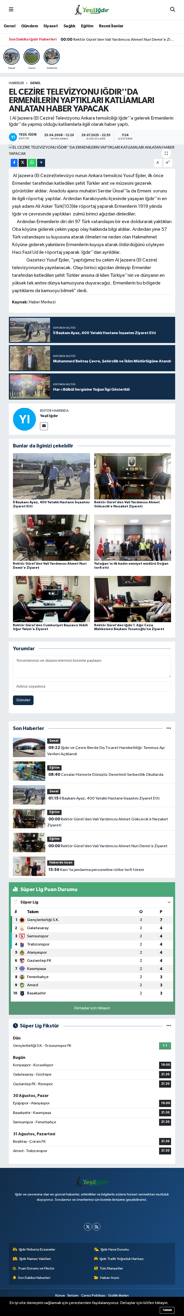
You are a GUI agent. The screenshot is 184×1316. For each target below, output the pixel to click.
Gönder (23, 700)
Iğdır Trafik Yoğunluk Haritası (122, 1259)
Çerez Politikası (93, 1295)
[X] (88, 1227)
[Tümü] (169, 728)
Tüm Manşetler (111, 1268)
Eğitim (87, 26)
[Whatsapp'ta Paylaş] (32, 163)
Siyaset (50, 26)
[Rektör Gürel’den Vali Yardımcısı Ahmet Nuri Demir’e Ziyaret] (51, 537)
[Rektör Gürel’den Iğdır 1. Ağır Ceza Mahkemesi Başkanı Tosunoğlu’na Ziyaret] (132, 599)
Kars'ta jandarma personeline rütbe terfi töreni (96, 870)
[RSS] (96, 1227)
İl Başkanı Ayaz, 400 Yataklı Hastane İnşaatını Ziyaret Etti (104, 798)
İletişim (73, 1295)
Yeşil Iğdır (49, 416)
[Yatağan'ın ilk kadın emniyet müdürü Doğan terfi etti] (132, 537)
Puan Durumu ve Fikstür (36, 1268)
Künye (60, 1295)
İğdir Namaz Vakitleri (35, 1259)
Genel (9, 26)
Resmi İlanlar (111, 26)
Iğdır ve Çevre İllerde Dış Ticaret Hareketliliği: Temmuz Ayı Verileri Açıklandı (105, 751)
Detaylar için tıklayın (92, 1008)
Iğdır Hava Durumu (115, 1249)
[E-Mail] (44, 426)
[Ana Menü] (11, 10)
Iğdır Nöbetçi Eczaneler (37, 1249)
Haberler (16, 83)
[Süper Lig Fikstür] (169, 1026)
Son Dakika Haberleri (34, 1278)
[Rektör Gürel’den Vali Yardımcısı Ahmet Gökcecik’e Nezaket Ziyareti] (132, 476)
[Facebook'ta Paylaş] (14, 163)
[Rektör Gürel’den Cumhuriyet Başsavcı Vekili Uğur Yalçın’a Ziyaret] (51, 599)
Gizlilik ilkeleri (118, 1295)
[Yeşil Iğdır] (24, 419)
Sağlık (69, 26)
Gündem (29, 26)
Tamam (167, 1310)
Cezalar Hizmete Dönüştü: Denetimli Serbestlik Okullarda (105, 774)
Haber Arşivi (109, 1278)
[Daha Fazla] (41, 163)
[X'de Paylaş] (23, 163)
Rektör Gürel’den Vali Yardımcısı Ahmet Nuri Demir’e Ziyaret (118, 39)
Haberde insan (60, 862)
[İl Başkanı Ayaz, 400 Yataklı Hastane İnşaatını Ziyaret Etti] (51, 476)
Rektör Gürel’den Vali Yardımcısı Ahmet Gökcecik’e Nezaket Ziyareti (107, 822)
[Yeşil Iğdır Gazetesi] (92, 10)
